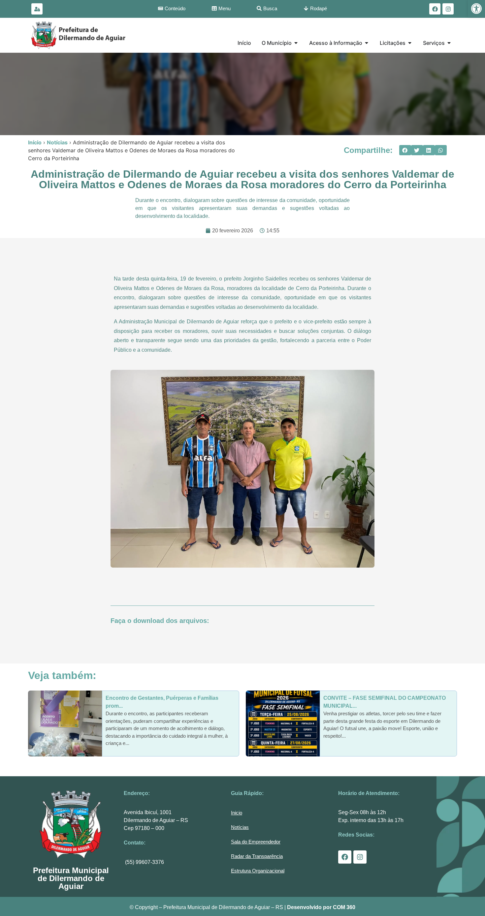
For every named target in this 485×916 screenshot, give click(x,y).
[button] (405, 150)
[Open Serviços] (449, 43)
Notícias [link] (57, 142)
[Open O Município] (296, 43)
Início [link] (35, 142)
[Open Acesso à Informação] (366, 43)
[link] (476, 8)
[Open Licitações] (409, 43)
